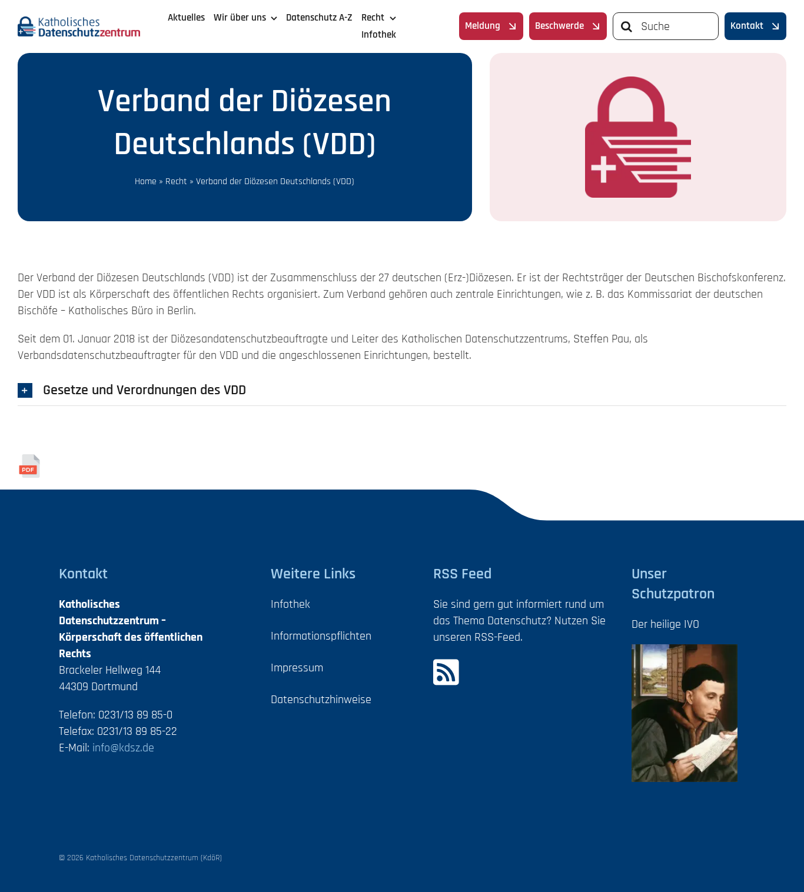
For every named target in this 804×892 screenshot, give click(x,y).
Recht (176, 181)
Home (146, 181)
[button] (402, 390)
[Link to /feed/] (514, 672)
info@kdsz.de (123, 747)
